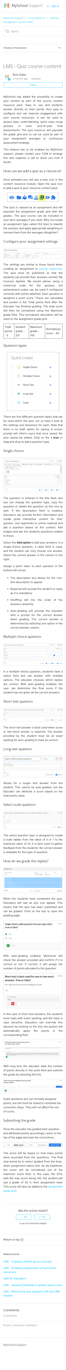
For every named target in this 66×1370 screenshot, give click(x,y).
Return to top (11, 1239)
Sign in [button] (55, 6)
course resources (50, 268)
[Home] (23, 8)
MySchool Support (13, 18)
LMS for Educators (14, 1278)
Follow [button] (33, 85)
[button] (48, 6)
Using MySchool (36, 18)
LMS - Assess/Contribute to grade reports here (32, 1285)
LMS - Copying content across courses (27, 1261)
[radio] (24, 1217)
